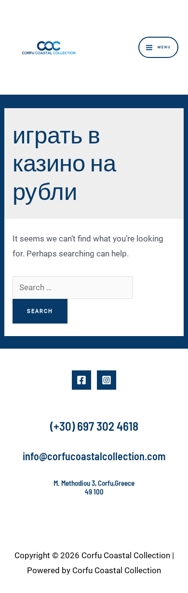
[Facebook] (81, 380)
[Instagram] (106, 380)
